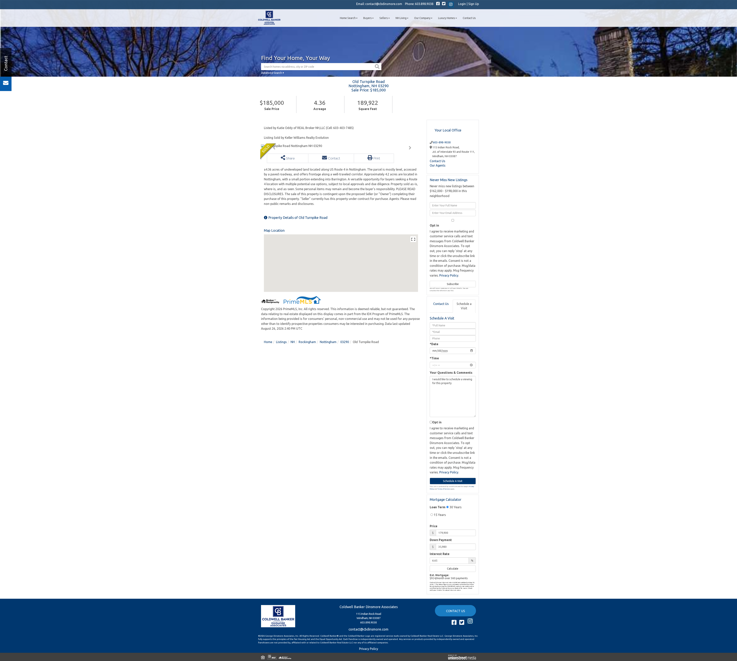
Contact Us (437, 161)
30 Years (455, 507)
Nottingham (328, 342)
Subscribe (453, 284)
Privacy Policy (448, 275)
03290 (344, 342)
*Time (434, 358)
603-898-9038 (442, 142)
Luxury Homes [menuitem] (446, 18)
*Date (434, 344)
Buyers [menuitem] (367, 18)
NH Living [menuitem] (401, 18)
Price (433, 526)
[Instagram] (451, 5)
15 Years (439, 514)
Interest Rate (439, 554)
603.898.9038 (424, 4)
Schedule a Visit (464, 306)
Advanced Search (271, 72)
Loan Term (437, 507)
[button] (377, 66)
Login (462, 4)
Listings (281, 342)
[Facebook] (438, 4)
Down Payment (441, 540)
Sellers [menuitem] (383, 18)
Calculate (452, 568)
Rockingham (307, 342)
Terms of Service (443, 489)
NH (293, 342)
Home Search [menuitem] (348, 18)
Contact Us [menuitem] (469, 18)
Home (268, 342)
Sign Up (473, 4)
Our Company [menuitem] (422, 18)
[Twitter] (443, 4)
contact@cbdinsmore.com (383, 4)
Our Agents (437, 165)
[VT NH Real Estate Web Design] (462, 656)
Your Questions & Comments (451, 372)
